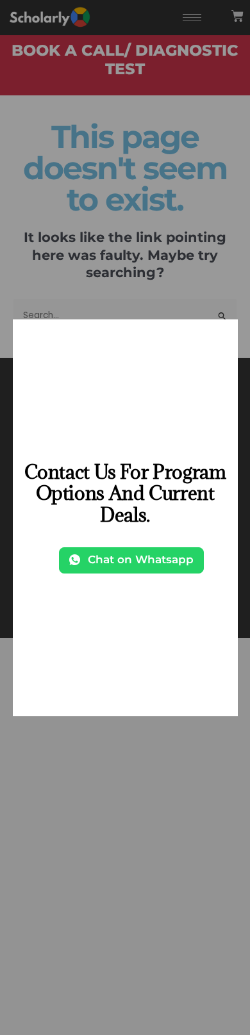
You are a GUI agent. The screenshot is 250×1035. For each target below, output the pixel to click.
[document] (125, 517)
